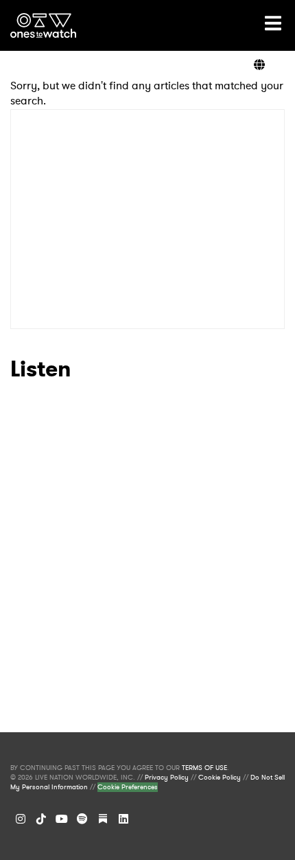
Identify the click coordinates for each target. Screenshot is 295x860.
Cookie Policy (219, 777)
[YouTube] (61, 818)
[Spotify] (82, 818)
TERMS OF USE (204, 768)
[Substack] (103, 818)
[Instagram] (20, 818)
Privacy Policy (167, 777)
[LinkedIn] (123, 818)
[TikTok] (41, 818)
